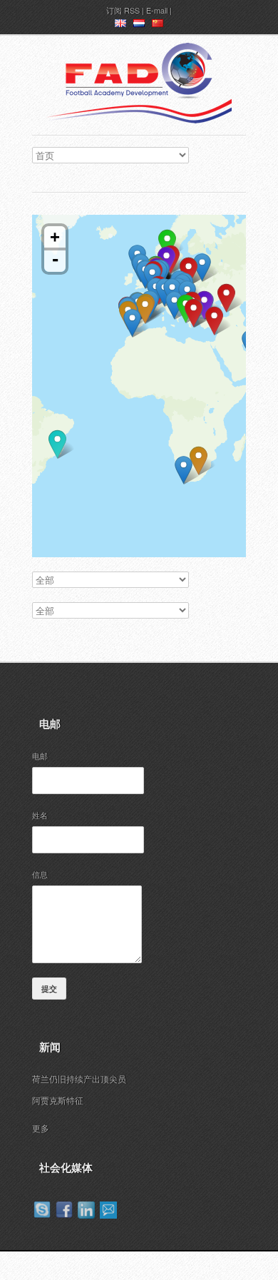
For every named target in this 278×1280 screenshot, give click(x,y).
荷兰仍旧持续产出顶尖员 (79, 1078)
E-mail (157, 10)
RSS (132, 10)
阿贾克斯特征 (57, 1100)
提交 (49, 988)
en (120, 25)
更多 (40, 1128)
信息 (40, 874)
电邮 (40, 755)
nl (139, 25)
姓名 (40, 815)
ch (157, 25)
